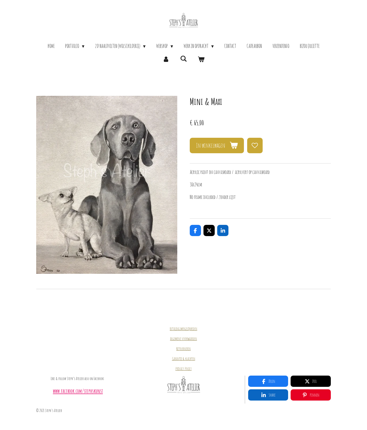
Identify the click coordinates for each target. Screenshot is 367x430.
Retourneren (183, 348)
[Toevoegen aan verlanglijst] (255, 145)
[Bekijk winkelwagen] (200, 59)
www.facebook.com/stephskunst (78, 391)
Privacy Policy (184, 368)
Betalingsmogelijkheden (183, 328)
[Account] (166, 59)
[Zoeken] (183, 58)
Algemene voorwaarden (183, 338)
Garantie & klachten (183, 358)
